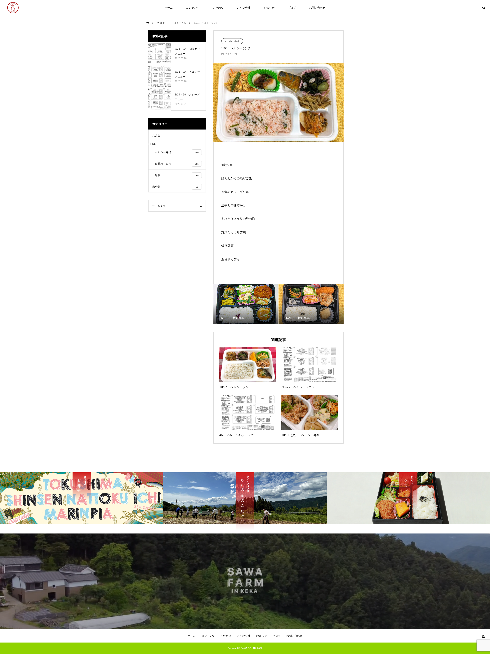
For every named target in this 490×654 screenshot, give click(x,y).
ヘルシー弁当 (232, 41)
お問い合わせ (317, 7)
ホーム (169, 7)
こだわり (218, 7)
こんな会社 (243, 7)
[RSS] (483, 636)
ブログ (292, 7)
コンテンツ (192, 7)
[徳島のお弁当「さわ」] (13, 7)
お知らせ (269, 7)
